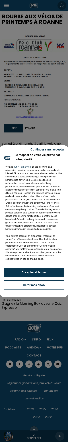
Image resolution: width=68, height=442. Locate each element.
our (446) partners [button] (22, 166)
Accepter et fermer (34, 272)
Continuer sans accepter (47, 149)
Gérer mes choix (34, 285)
